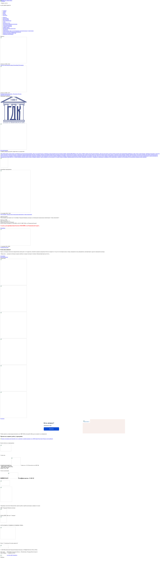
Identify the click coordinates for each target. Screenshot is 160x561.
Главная (4, 10)
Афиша (4, 11)
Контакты (5, 15)
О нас (4, 21)
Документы (5, 29)
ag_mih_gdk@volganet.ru (12, 555)
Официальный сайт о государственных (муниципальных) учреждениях (18, 30)
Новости (5, 17)
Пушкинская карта (4, 247)
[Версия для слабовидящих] (6, 0)
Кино (4, 12)
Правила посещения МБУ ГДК (9, 33)
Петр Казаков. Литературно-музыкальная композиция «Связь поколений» (16, 214)
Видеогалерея (6, 19)
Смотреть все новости (5, 95)
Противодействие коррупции (9, 28)
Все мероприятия (4, 150)
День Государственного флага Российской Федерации (12, 65)
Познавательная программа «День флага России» (11, 93)
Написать (51, 428)
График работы (6, 27)
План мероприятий (7, 20)
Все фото (2, 418)
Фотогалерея (5, 18)
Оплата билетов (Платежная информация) (12, 31)
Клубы (4, 14)
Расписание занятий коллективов (10, 24)
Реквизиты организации (8, 34)
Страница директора (7, 26)
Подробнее (2, 228)
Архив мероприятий (7, 25)
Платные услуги (6, 22)
